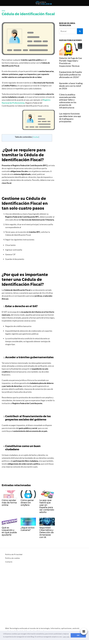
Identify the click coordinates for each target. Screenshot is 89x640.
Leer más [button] (66, 637)
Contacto (8, 562)
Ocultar (36, 137)
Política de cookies (12, 558)
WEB (3, 11)
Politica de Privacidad (13, 554)
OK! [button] (78, 635)
